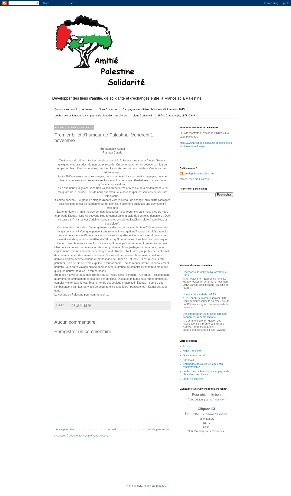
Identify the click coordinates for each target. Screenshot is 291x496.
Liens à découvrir (143, 115)
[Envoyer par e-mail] (73, 305)
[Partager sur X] (81, 305)
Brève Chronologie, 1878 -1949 (176, 115)
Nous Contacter (108, 109)
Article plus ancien (159, 429)
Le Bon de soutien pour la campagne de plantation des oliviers (91, 115)
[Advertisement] (206, 230)
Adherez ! (87, 109)
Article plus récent (65, 429)
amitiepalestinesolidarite (199, 173)
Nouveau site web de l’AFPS (199, 294)
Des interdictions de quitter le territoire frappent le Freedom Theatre (205, 315)
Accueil (112, 429)
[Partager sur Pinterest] (89, 305)
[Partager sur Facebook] (85, 305)
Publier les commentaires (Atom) (89, 435)
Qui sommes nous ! (66, 109)
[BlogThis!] (77, 305)
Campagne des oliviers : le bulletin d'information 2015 (153, 109)
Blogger (160, 485)
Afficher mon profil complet (195, 179)
